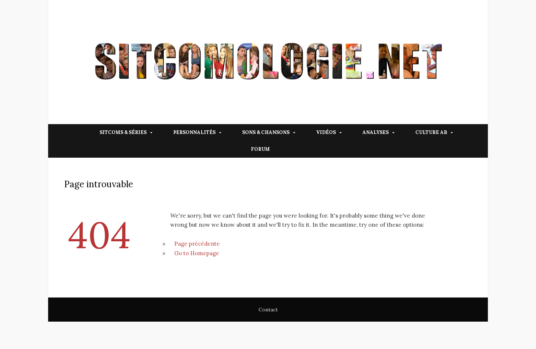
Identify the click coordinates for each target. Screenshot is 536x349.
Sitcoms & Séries (123, 132)
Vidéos (326, 132)
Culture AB (431, 132)
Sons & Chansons (266, 132)
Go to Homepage (196, 253)
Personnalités (194, 132)
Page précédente (197, 243)
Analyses (375, 132)
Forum (260, 149)
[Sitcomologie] (268, 62)
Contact (268, 309)
